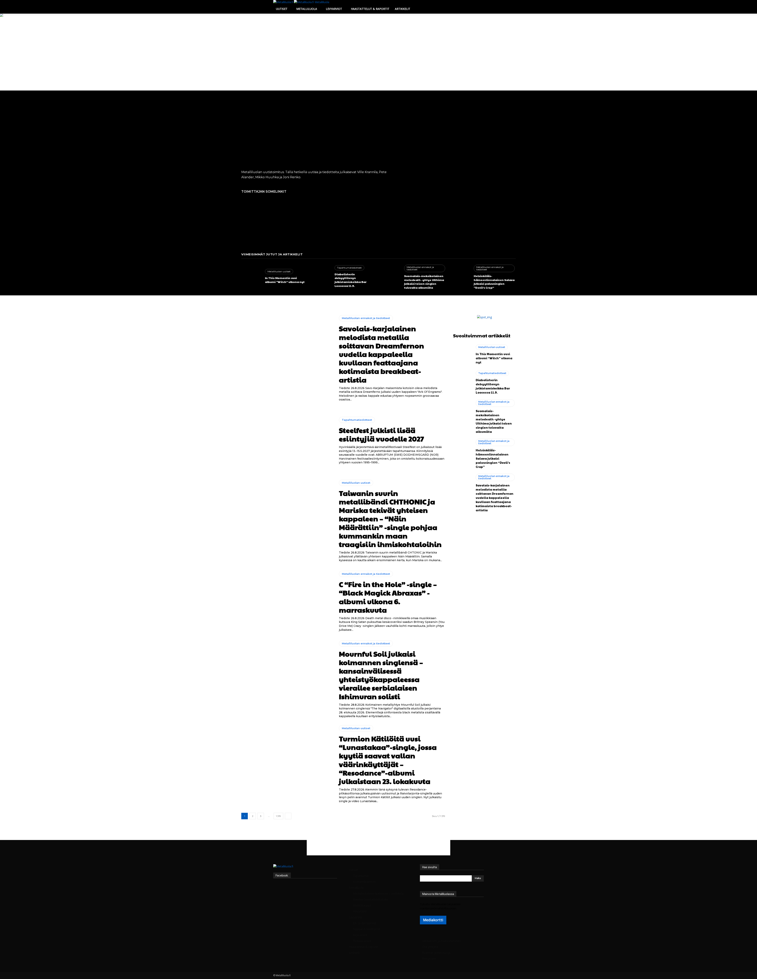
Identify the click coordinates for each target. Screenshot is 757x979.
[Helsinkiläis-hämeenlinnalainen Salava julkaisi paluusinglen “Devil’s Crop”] (460, 276)
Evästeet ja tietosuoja (436, 953)
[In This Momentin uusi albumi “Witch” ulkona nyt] (251, 276)
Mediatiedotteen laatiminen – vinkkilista (378, 893)
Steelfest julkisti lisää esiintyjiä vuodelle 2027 (381, 434)
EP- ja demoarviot (364, 923)
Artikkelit (402, 9)
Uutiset (281, 9)
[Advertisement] (378, 61)
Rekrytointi (360, 911)
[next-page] (288, 816)
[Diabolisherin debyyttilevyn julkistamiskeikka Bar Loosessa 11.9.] (321, 276)
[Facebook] (274, 870)
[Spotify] (283, 870)
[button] (479, 5)
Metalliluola (306, 9)
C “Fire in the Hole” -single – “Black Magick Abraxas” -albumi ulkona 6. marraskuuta (388, 597)
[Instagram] (277, 870)
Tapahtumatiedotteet (349, 267)
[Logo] (283, 2)
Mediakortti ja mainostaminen (441, 941)
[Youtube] (289, 870)
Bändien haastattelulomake (370, 899)
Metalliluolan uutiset (279, 271)
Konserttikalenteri (364, 882)
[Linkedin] (280, 870)
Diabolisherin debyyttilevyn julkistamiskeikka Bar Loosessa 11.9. (350, 280)
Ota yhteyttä (430, 947)
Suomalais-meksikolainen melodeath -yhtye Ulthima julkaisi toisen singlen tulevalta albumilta (424, 281)
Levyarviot (334, 9)
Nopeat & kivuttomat (366, 929)
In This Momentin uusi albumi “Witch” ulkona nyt (285, 280)
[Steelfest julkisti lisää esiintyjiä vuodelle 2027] (287, 441)
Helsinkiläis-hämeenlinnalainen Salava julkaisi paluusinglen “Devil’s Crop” (494, 281)
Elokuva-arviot (362, 941)
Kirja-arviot (360, 935)
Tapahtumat (361, 876)
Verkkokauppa (362, 905)
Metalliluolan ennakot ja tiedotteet (420, 268)
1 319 (278, 816)
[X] (286, 870)
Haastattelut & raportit (370, 9)
